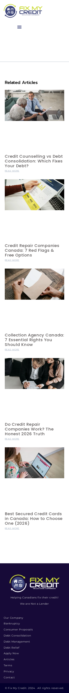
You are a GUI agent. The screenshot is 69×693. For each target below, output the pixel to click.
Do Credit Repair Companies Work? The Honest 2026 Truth (29, 429)
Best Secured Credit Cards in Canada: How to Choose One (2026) (34, 518)
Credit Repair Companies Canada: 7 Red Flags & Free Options (32, 250)
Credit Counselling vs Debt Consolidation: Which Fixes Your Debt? (34, 161)
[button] (19, 27)
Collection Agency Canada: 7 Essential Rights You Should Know (34, 339)
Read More (12, 171)
